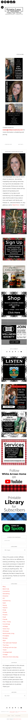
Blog (4, 586)
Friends (5, 619)
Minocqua (6, 631)
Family (5, 605)
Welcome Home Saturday (10, 657)
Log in (16, 712)
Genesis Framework (21, 711)
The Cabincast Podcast (10, 643)
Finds (4, 610)
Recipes (5, 638)
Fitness (5, 612)
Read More (15, 205)
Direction (5, 596)
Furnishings (6, 624)
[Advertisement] (14, 34)
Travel (4, 650)
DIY (4, 598)
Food (4, 617)
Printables (6, 636)
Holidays (5, 626)
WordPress (12, 712)
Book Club (6, 589)
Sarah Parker (12, 711)
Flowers (5, 614)
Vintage (5, 654)
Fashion (5, 607)
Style (4, 640)
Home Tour (6, 628)
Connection (6, 591)
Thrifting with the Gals (10, 647)
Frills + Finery (7, 621)
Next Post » (20, 144)
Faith (4, 603)
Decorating (6, 593)
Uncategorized (7, 652)
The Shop (6, 645)
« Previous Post (8, 144)
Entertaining (6, 600)
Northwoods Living (8, 633)
